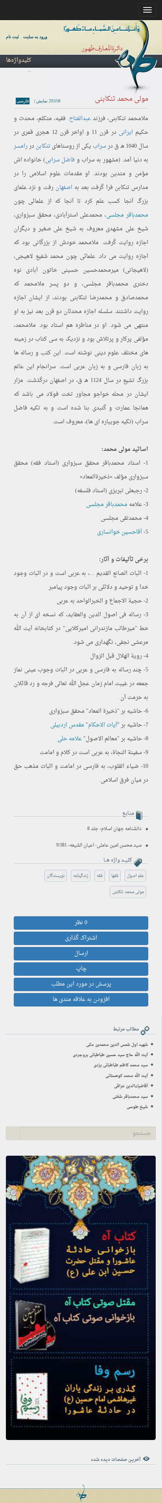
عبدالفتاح (80, 118)
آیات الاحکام (102, 725)
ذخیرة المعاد (102, 711)
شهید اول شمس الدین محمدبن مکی (117, 1045)
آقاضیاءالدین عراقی (131, 1086)
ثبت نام (12, 36)
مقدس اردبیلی (67, 725)
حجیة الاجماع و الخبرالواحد (109, 601)
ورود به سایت (35, 36)
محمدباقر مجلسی (127, 215)
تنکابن (43, 146)
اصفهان (63, 187)
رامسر (21, 146)
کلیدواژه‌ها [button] (18, 60)
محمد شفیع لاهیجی (39, 256)
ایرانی (126, 132)
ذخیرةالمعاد (96, 477)
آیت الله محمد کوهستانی (126, 1076)
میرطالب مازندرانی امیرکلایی (100, 628)
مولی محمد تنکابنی (128, 892)
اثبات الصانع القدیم (119, 573)
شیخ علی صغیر (58, 229)
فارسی (23, 100)
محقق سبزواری (33, 215)
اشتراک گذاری (81, 938)
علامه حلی (69, 739)
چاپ (81, 969)
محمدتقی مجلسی (121, 518)
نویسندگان (55, 876)
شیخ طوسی (137, 1107)
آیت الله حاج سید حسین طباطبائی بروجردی (110, 1055)
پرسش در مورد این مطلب (81, 984)
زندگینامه (80, 876)
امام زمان (102, 683)
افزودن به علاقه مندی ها (81, 999)
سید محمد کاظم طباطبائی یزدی (121, 1065)
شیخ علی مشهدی (127, 229)
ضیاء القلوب (124, 766)
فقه (100, 876)
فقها (114, 876)
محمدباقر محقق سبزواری (93, 463)
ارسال (81, 953)
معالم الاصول (101, 739)
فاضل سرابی (60, 160)
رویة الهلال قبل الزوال (116, 656)
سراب (99, 146)
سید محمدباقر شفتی (130, 1097)
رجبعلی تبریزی (125, 491)
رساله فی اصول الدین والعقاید (104, 615)
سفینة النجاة (127, 752)
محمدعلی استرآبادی (79, 215)
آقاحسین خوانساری (119, 532)
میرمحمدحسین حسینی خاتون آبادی (72, 270)
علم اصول (135, 876)
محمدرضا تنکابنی (91, 298)
